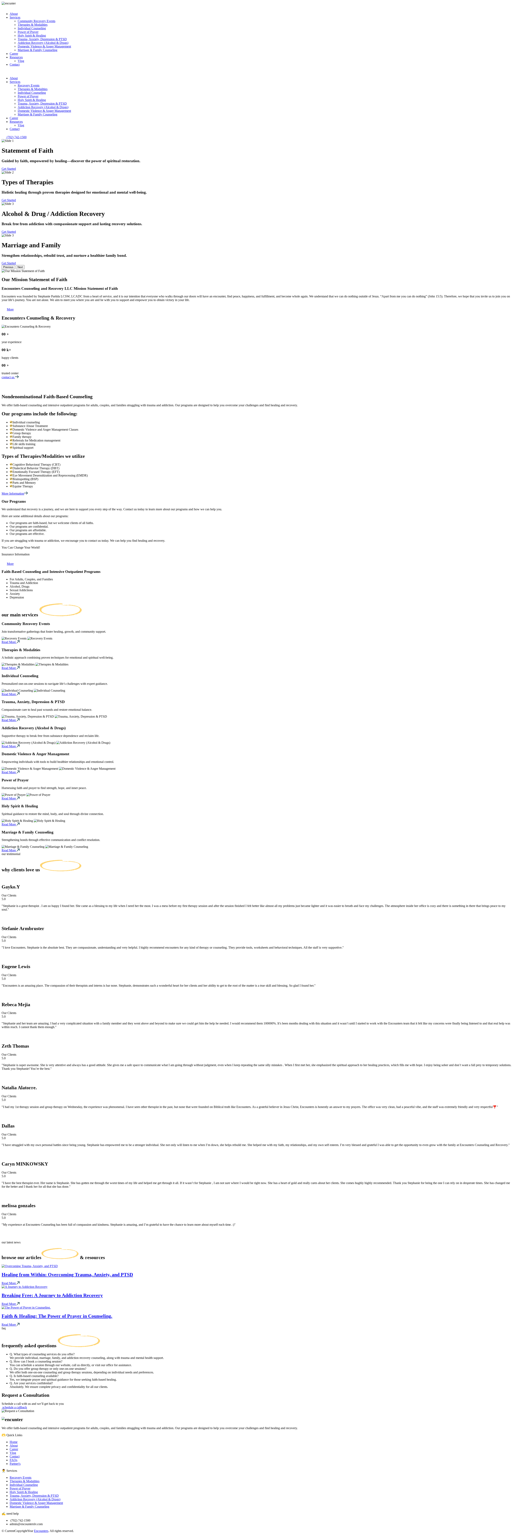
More (10, 309)
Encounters (41, 1531)
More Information (13, 493)
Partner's (15, 1463)
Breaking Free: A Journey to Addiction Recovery (52, 1295)
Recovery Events (20, 1477)
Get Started (9, 168)
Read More (9, 642)
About (14, 1445)
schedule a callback (14, 1407)
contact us (8, 377)
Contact (15, 1456)
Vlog (13, 1453)
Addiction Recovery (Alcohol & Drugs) (35, 1499)
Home (14, 1442)
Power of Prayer (20, 1488)
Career (14, 1449)
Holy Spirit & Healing (24, 1492)
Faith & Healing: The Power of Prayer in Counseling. (57, 1316)
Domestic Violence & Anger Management (36, 1503)
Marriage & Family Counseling (29, 1506)
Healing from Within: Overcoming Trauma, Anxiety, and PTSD (67, 1274)
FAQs (13, 1460)
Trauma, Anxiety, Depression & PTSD (34, 1495)
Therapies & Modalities (24, 1481)
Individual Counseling (24, 1484)
